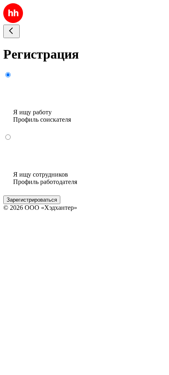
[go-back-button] (11, 31)
